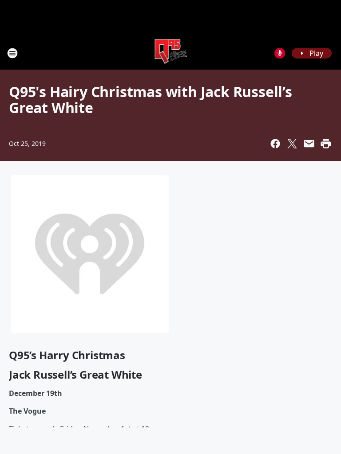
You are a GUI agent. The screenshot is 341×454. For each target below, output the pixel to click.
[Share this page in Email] (309, 143)
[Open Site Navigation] (12, 53)
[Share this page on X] (292, 143)
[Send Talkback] (279, 53)
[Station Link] (171, 53)
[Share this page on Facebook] (275, 143)
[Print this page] (326, 143)
